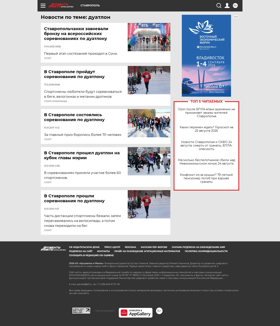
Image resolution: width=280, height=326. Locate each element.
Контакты (103, 251)
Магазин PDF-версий (154, 247)
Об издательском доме (84, 247)
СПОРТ (47, 58)
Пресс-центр (112, 247)
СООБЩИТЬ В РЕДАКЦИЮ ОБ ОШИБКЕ (91, 255)
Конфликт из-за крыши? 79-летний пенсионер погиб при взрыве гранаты (206, 178)
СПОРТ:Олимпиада (55, 101)
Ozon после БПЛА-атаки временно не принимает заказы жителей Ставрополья (206, 113)
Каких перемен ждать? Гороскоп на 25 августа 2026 (206, 129)
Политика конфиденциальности (206, 251)
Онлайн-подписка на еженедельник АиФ (198, 247)
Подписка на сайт (80, 251)
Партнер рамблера (104, 310)
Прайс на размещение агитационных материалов (147, 251)
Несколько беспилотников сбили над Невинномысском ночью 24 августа (206, 161)
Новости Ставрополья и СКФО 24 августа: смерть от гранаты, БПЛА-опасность (206, 145)
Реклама (130, 247)
